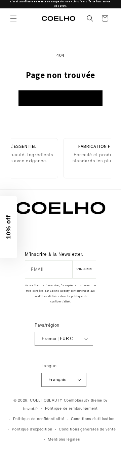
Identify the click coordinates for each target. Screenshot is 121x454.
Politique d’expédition (32, 429)
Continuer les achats (60, 98)
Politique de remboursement (71, 408)
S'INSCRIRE (84, 269)
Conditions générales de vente (87, 429)
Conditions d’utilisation (93, 419)
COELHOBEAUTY (46, 400)
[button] (13, 18)
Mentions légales (64, 439)
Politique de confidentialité (39, 419)
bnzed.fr (30, 409)
